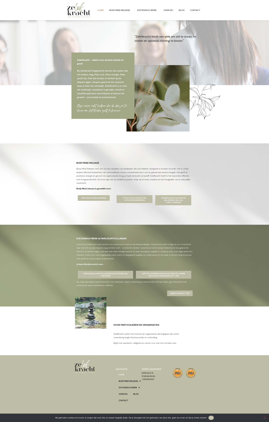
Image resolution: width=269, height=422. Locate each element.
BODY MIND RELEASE (119, 10)
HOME (101, 10)
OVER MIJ (168, 10)
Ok (211, 418)
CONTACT (195, 10)
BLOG (182, 10)
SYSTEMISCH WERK (146, 10)
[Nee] (264, 417)
